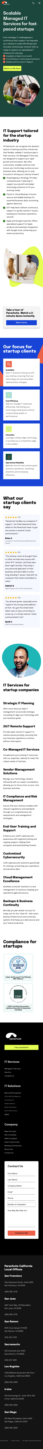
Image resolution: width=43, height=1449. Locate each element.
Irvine (8, 1389)
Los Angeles (11, 1366)
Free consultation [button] (21, 1047)
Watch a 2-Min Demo (12, 68)
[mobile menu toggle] (39, 3)
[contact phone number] (33, 3)
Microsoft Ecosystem (12, 1093)
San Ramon (11, 1321)
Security (7, 1072)
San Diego (10, 1412)
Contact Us (8, 1153)
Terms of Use (16, 1440)
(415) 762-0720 (10, 1337)
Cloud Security (9, 1100)
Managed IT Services (12, 1069)
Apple (6, 1114)
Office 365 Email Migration (12, 1096)
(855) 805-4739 (10, 1292)
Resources (8, 1149)
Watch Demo (21, 323)
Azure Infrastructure (10, 1110)
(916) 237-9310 (10, 1360)
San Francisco (13, 1276)
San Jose (10, 1299)
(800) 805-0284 (11, 1382)
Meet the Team (10, 1131)
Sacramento (12, 1344)
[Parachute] (5, 3)
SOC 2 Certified (10, 1135)
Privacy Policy (4, 1440)
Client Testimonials (12, 1142)
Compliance (9, 1076)
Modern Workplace (10, 1107)
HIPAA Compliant (10, 1139)
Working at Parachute (12, 1146)
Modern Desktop (9, 1103)
